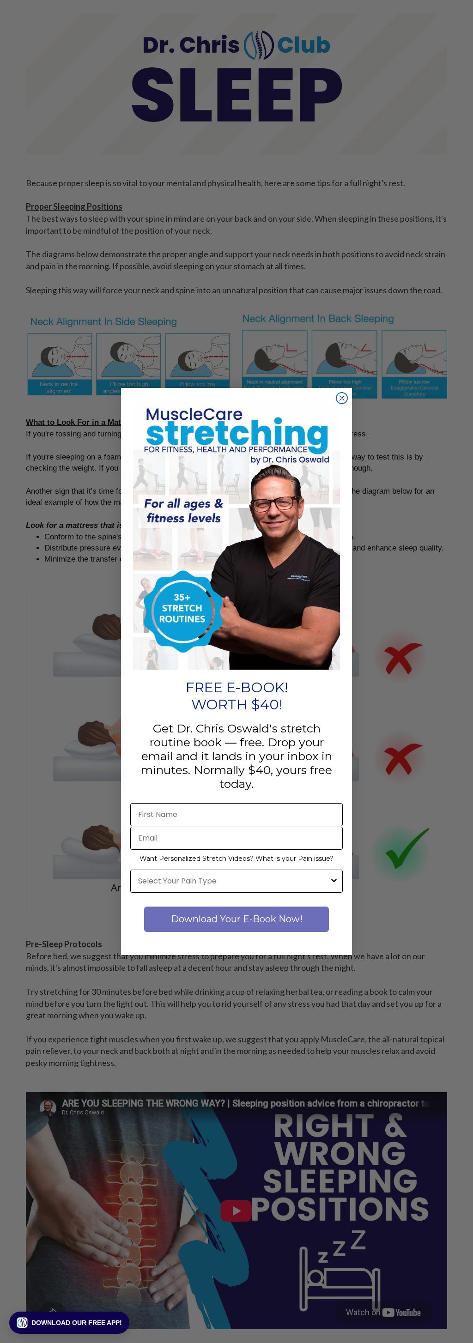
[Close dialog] (341, 398)
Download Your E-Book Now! (237, 919)
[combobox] (233, 881)
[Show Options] (334, 881)
